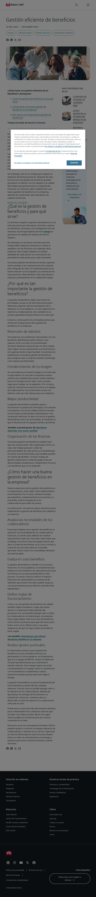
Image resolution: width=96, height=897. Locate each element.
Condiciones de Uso (53, 151)
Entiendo (74, 163)
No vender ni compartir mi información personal (63, 146)
